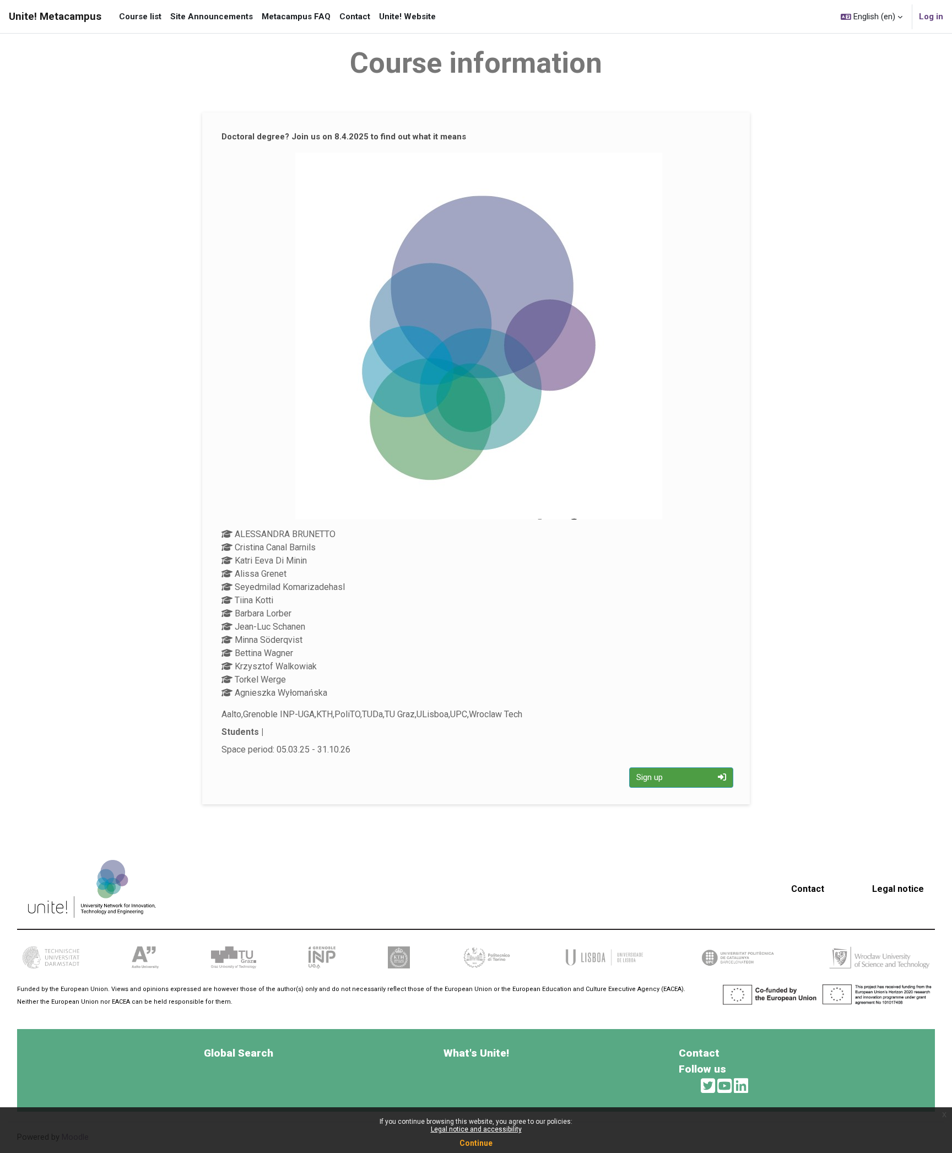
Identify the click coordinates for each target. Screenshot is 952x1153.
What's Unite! (476, 1053)
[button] (872, 16)
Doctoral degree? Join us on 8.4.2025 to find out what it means (343, 137)
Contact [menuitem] (354, 16)
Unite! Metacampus (55, 16)
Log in (931, 16)
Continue (476, 1143)
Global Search (238, 1053)
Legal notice (898, 889)
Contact (807, 889)
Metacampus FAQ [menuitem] (296, 16)
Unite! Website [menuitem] (407, 16)
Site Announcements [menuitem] (211, 16)
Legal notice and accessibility (476, 1129)
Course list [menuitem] (140, 16)
